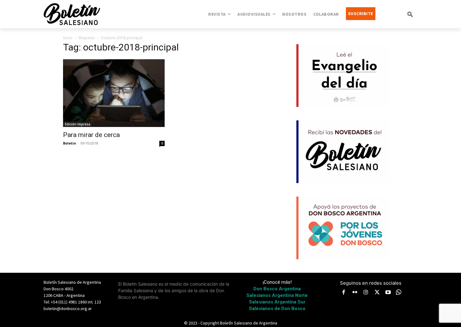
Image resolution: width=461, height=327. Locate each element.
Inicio (67, 37)
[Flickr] (355, 293)
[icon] (398, 292)
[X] (377, 293)
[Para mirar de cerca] (114, 93)
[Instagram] (366, 293)
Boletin (69, 143)
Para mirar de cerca (91, 135)
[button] (409, 14)
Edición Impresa (77, 124)
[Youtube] (388, 293)
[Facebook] (344, 293)
